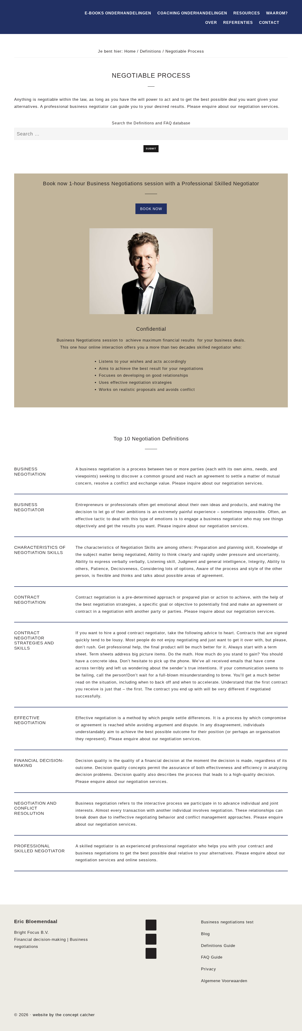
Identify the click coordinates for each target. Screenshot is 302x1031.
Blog (205, 934)
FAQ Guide (211, 957)
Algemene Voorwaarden (224, 981)
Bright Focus (40, 13)
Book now (151, 209)
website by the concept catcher (64, 1015)
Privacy (208, 969)
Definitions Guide (218, 945)
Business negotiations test (227, 922)
